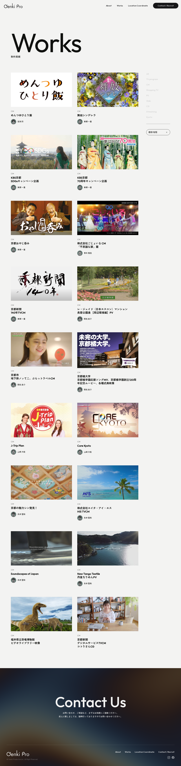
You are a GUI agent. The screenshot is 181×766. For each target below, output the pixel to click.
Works (120, 5)
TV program (152, 79)
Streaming (151, 111)
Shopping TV (152, 90)
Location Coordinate (138, 5)
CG (147, 106)
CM (147, 84)
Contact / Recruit (166, 5)
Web (148, 101)
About (109, 5)
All (147, 74)
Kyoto (149, 117)
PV (147, 95)
